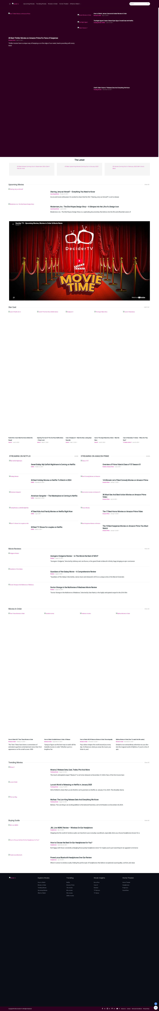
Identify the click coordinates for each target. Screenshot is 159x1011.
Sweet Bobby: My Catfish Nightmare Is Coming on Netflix (53, 464)
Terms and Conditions (137, 1008)
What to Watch (75, 4)
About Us (123, 1008)
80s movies (69, 890)
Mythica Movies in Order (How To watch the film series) (130, 739)
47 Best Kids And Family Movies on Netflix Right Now (52, 511)
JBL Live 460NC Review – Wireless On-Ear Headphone (71, 828)
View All (147, 184)
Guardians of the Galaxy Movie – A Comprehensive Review (73, 572)
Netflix (103, 22)
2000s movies (70, 895)
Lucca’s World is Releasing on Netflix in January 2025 (71, 785)
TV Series (125, 442)
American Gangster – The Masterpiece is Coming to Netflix (54, 496)
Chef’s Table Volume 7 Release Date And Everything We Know (112, 87)
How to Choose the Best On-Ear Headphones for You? (71, 843)
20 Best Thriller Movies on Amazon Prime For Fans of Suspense (33, 38)
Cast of (10, 442)
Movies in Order (53, 4)
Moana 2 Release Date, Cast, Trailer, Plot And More (70, 770)
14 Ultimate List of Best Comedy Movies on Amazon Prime (125, 480)
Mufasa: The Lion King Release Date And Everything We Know (74, 800)
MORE (76, 456)
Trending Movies (41, 4)
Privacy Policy (146, 1008)
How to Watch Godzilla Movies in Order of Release (57, 739)
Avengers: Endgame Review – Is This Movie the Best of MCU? (74, 556)
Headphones (53, 830)
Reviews (104, 466)
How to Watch (41, 882)
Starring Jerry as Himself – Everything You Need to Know (72, 192)
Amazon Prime (11, 40)
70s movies (69, 887)
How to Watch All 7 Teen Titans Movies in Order (20, 739)
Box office (96, 882)
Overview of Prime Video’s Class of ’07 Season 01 (122, 464)
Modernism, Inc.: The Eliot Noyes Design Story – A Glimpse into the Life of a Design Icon (84, 207)
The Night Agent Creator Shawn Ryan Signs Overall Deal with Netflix (113, 20)
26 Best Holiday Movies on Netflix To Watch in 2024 (51, 480)
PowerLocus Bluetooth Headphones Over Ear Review (71, 858)
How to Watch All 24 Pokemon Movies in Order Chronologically (96, 739)
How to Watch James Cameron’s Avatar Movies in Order (110, 13)
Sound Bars (125, 890)
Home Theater (63, 4)
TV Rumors (97, 890)
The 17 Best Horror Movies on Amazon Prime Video (123, 511)
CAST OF (146, 307)
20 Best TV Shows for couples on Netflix (46, 527)
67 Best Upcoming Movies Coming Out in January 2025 (81, 166)
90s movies (69, 893)
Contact (129, 1008)
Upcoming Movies (29, 4)
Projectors (125, 887)
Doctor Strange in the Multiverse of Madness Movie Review (73, 587)
